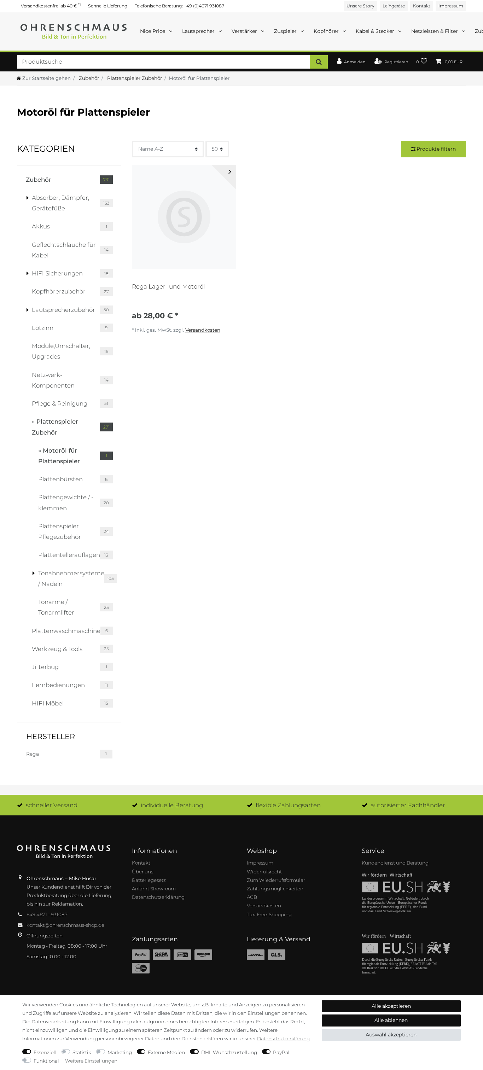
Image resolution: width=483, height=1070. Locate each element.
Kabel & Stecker (376, 31)
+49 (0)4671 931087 (204, 5)
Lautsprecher (199, 31)
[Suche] (319, 61)
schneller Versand (51, 805)
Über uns (142, 871)
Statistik (81, 1052)
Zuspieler (286, 31)
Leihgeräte (394, 5)
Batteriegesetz (149, 880)
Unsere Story (360, 5)
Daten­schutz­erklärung (283, 1038)
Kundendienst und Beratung (395, 863)
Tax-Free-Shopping (269, 914)
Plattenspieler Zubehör (134, 78)
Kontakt (421, 5)
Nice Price (153, 31)
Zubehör (88, 78)
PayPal (281, 1052)
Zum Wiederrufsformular (276, 880)
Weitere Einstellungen (91, 1061)
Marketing (119, 1052)
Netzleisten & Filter (435, 31)
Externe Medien (166, 1052)
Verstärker (245, 31)
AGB (252, 897)
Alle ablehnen (391, 1020)
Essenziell (45, 1052)
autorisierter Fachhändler (408, 805)
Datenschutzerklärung (158, 897)
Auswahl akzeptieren (391, 1034)
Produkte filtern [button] (436, 149)
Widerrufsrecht (264, 871)
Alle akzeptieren (391, 1006)
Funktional (46, 1061)
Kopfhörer (327, 31)
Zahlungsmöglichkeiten (275, 888)
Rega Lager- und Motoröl (168, 286)
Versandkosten (202, 330)
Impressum (450, 5)
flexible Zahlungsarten (288, 805)
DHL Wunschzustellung (229, 1052)
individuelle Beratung (172, 805)
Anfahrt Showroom (154, 888)
